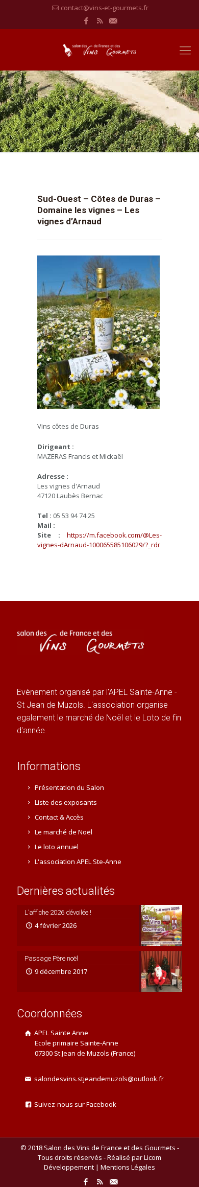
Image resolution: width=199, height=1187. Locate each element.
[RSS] (99, 20)
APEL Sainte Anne (84, 1043)
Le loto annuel (57, 846)
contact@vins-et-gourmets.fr (104, 7)
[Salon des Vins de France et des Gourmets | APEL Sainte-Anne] (99, 49)
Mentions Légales (128, 1167)
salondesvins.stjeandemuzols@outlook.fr (98, 1078)
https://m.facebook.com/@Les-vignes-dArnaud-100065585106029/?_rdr (99, 539)
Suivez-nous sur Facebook (74, 1104)
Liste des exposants (66, 802)
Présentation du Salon (69, 787)
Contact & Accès (59, 817)
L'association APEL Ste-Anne (78, 861)
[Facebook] (86, 20)
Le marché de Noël (63, 831)
